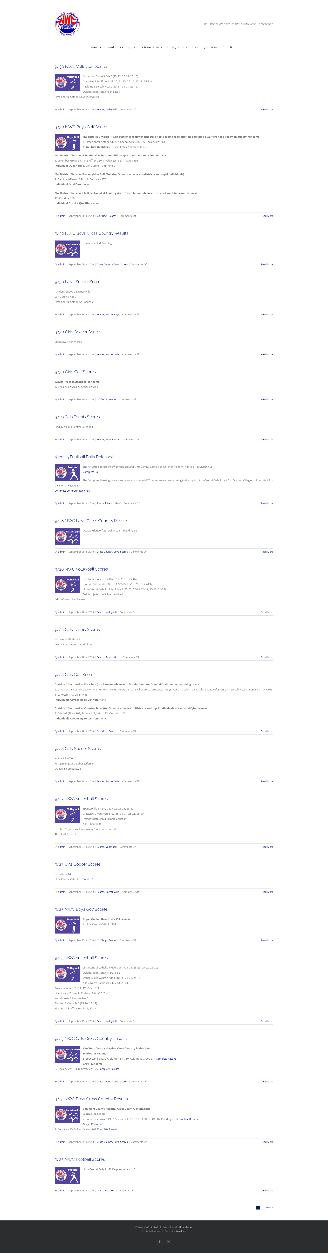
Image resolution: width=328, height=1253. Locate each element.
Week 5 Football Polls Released (84, 456)
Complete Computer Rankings (72, 490)
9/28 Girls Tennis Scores (77, 629)
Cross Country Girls (108, 1081)
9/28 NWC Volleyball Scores (81, 569)
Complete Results (166, 1058)
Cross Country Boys (108, 264)
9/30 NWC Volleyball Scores (81, 66)
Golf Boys (102, 215)
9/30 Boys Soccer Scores (78, 281)
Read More (267, 109)
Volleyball (111, 109)
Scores (100, 109)
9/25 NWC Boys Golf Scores (81, 909)
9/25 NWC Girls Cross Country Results (91, 1038)
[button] (231, 47)
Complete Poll (91, 471)
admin (61, 109)
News (110, 503)
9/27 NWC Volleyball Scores (81, 798)
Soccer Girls (112, 354)
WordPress (181, 1230)
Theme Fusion (185, 1226)
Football (101, 503)
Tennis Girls (112, 439)
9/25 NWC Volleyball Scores (81, 957)
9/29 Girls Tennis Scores (77, 416)
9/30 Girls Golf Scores (75, 371)
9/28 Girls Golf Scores (75, 674)
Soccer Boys (112, 314)
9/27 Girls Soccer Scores (78, 864)
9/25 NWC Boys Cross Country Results (91, 1098)
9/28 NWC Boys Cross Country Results (91, 520)
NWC (118, 503)
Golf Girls (102, 399)
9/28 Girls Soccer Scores (78, 748)
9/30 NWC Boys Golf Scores (81, 126)
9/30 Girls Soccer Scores (78, 331)
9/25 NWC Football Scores (80, 1159)
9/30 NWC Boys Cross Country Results (91, 233)
